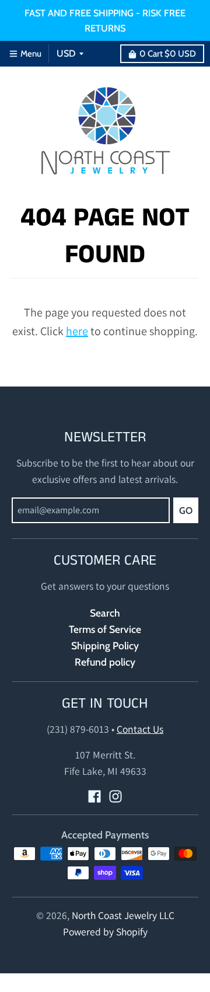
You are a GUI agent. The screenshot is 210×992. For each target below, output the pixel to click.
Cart (167, 53)
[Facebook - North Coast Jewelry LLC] (95, 796)
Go (185, 510)
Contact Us (140, 729)
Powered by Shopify (105, 931)
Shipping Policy (105, 645)
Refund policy (105, 662)
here (77, 331)
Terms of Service (105, 629)
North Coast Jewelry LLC (123, 915)
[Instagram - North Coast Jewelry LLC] (115, 796)
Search (105, 613)
